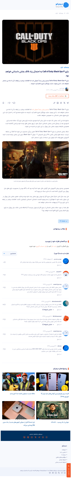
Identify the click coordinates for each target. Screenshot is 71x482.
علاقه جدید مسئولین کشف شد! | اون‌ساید (22, 394)
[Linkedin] (42, 437)
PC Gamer (63, 221)
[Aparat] (28, 437)
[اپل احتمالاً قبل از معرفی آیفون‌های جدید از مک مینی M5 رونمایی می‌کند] (18, 410)
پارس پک (30, 470)
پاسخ (58, 265)
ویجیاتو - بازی (59, 13)
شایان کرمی (61, 88)
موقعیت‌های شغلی (61, 457)
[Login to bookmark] (3, 103)
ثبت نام (54, 246)
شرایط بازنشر (62, 460)
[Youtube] (31, 437)
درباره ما (64, 455)
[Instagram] (46, 437)
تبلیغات (64, 450)
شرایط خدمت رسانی (60, 462)
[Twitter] (35, 437)
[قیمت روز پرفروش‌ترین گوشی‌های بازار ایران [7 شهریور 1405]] (52, 381)
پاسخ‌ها (47, 310)
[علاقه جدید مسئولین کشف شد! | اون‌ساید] (18, 381)
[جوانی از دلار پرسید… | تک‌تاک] (52, 410)
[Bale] (24, 437)
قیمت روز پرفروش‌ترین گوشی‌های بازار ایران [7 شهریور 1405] (55, 395)
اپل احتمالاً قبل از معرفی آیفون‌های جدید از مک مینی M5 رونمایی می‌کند (19, 423)
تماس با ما (63, 452)
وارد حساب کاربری (41, 246)
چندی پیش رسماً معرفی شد (40, 109)
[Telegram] (39, 437)
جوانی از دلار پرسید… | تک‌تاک (60, 422)
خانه (67, 13)
